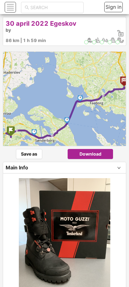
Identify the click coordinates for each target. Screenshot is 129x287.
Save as (29, 154)
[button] (9, 7)
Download (90, 154)
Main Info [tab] (17, 167)
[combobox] (55, 7)
